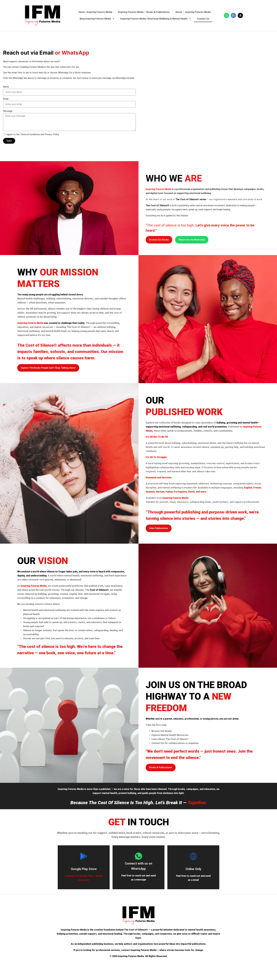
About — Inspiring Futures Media (193, 12)
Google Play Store (84, 869)
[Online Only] (193, 856)
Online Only (193, 869)
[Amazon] (240, 15)
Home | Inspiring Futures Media (95, 12)
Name (6, 86)
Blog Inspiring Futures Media (95, 18)
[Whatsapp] (226, 15)
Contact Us (203, 18)
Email (5, 98)
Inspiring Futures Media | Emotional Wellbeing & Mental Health (153, 18)
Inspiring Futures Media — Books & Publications (144, 12)
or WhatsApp (46, 52)
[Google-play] (233, 15)
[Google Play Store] (83, 856)
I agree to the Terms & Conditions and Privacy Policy (32, 134)
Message (7, 111)
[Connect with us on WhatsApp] (138, 856)
